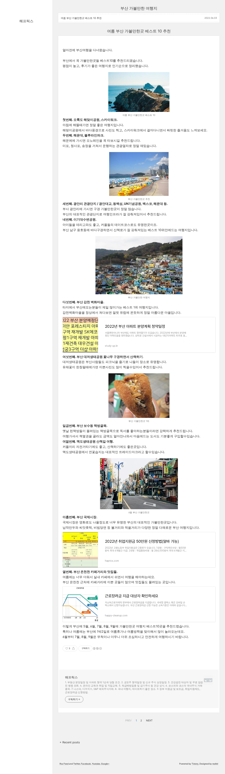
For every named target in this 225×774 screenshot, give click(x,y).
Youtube (96, 763)
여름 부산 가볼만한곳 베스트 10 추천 (81, 17)
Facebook (86, 763)
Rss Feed (64, 763)
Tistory (195, 763)
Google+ (105, 763)
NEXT (149, 720)
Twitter (76, 763)
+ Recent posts (70, 742)
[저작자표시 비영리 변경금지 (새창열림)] (97, 648)
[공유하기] (73, 648)
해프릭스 (26, 21)
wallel (215, 763)
